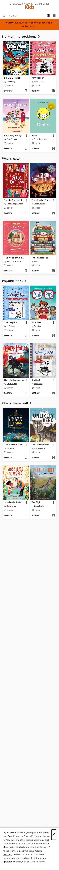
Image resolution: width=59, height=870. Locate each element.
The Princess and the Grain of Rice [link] (42, 258)
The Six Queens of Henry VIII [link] (14, 200)
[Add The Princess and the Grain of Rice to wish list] (53, 271)
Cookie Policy (37, 861)
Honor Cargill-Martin (15, 204)
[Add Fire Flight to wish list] (53, 515)
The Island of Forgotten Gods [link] (42, 200)
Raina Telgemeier (41, 139)
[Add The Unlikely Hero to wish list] (53, 458)
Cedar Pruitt (39, 506)
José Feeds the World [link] (14, 502)
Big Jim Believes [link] (12, 78)
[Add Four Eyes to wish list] (53, 335)
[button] (26, 78)
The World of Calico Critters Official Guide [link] (14, 258)
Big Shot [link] (36, 380)
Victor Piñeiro (39, 204)
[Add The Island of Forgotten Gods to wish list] (53, 213)
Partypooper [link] (38, 78)
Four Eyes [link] (36, 322)
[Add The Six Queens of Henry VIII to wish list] (26, 213)
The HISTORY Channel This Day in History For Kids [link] (14, 445)
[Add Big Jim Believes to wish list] (26, 91)
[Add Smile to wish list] (53, 149)
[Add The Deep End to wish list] (26, 335)
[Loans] (48, 16)
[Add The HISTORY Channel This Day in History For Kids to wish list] (26, 458)
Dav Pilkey (11, 81)
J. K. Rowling (12, 384)
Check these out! (15, 403)
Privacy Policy (30, 836)
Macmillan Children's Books (16, 261)
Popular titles (13, 281)
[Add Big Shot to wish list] (53, 393)
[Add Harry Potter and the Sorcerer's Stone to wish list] (26, 393)
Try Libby (8, 22)
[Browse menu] (54, 16)
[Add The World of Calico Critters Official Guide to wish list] (26, 271)
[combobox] (24, 15)
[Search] (4, 15)
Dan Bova (10, 448)
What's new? (12, 159)
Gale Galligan (12, 139)
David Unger (11, 506)
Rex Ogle (37, 326)
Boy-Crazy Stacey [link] (12, 135)
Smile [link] (34, 135)
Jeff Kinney (38, 81)
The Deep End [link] (11, 322)
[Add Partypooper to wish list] (53, 91)
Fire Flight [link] (36, 502)
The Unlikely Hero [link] (40, 445)
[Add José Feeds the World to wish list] (26, 515)
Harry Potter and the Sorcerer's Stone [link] (14, 380)
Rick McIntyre (39, 448)
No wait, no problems (19, 36)
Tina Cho (37, 261)
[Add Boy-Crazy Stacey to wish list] (26, 149)
